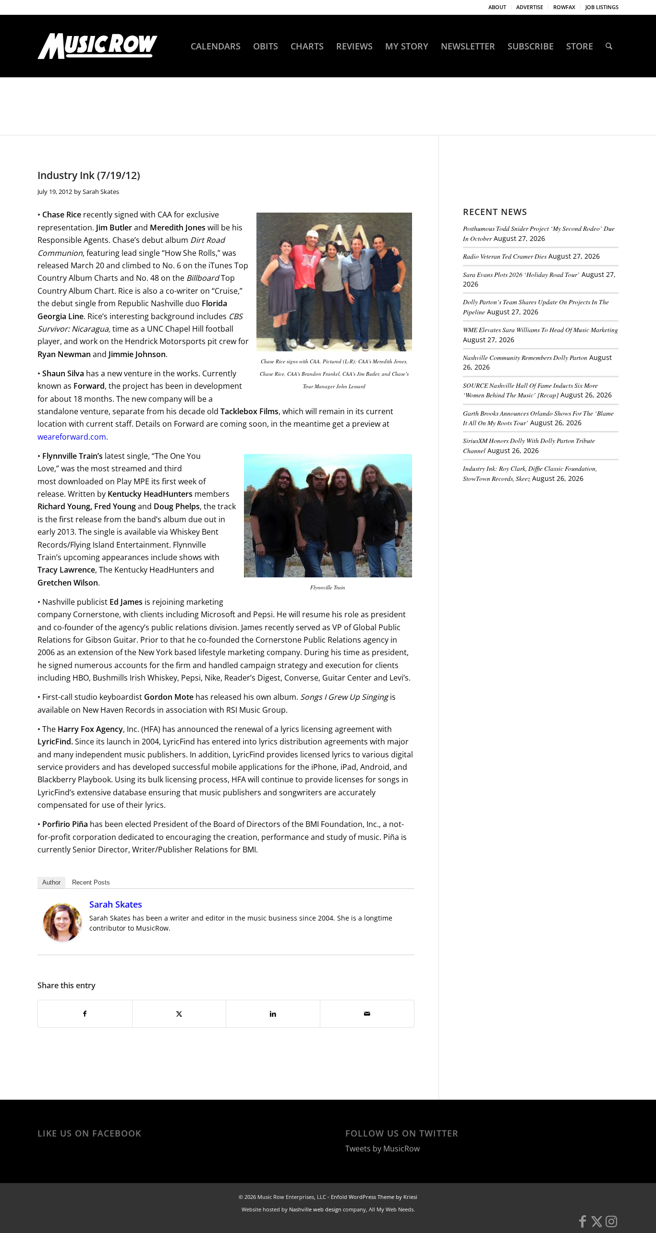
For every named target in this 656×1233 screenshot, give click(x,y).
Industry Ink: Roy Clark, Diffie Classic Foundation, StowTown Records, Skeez (530, 473)
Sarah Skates (101, 191)
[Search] (609, 46)
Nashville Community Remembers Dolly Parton (525, 357)
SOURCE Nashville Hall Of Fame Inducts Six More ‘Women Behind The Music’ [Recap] (530, 390)
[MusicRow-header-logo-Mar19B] (97, 46)
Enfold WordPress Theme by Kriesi (374, 1196)
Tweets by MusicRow (382, 1148)
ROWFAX (564, 7)
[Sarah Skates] (62, 939)
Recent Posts (91, 882)
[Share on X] (179, 1013)
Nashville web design (315, 1209)
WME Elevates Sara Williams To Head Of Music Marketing (540, 329)
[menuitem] (497, 7)
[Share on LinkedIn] (273, 1013)
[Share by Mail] (367, 1013)
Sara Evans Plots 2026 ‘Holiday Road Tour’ (521, 274)
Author (51, 882)
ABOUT (497, 7)
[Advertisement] (535, 556)
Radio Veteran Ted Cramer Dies (505, 256)
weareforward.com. (73, 436)
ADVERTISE (529, 7)
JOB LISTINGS (602, 7)
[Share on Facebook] (85, 1013)
